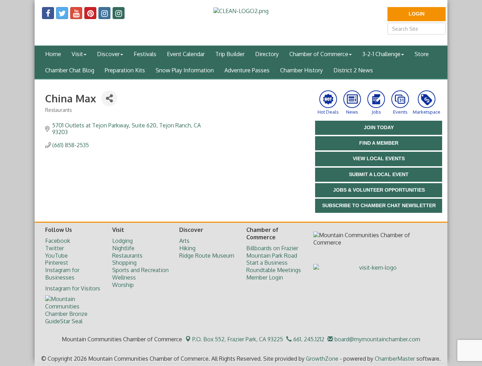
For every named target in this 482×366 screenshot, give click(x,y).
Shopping (124, 262)
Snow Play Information (185, 70)
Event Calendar (186, 54)
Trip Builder (230, 54)
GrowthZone (322, 358)
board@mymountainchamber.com (376, 339)
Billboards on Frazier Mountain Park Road (272, 252)
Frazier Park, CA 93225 (237, 339)
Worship (123, 284)
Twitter (54, 248)
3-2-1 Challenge (381, 54)
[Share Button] (109, 98)
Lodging (122, 240)
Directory (267, 54)
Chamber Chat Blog (69, 70)
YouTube (56, 255)
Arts (184, 240)
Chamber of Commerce (318, 54)
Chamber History (301, 70)
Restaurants (127, 255)
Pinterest (56, 262)
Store (422, 54)
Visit (77, 54)
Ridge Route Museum (206, 255)
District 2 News (353, 70)
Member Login (264, 277)
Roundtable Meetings (273, 270)
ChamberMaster (395, 358)
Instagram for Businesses (62, 273)
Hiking (187, 248)
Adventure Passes (247, 70)
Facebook (57, 240)
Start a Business (267, 262)
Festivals (145, 54)
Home (53, 54)
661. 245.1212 (308, 339)
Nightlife (123, 248)
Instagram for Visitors (72, 288)
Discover (108, 54)
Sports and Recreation (140, 270)
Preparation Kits (125, 70)
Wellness (124, 277)
